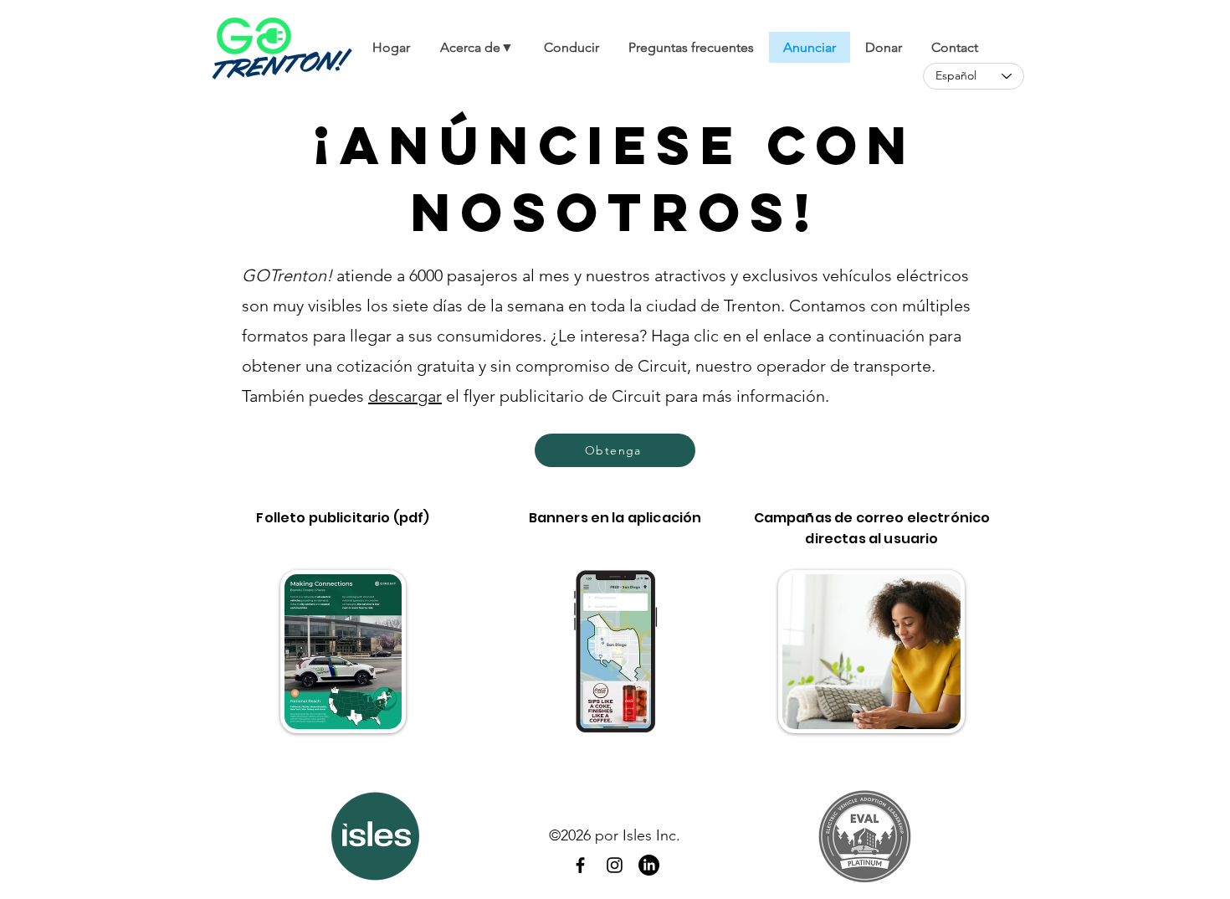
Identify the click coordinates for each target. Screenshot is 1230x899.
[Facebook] (580, 865)
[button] (476, 47)
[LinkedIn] (648, 865)
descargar (405, 396)
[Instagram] (614, 865)
